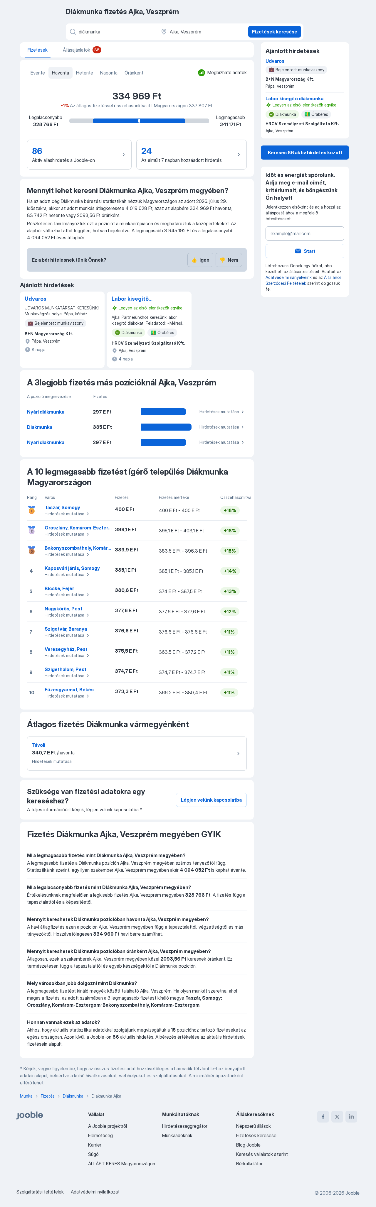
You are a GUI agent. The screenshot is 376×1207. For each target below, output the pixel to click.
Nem (228, 260)
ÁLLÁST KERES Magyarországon (121, 1164)
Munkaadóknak (177, 1135)
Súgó (93, 1154)
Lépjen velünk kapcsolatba (211, 800)
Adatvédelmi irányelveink (289, 277)
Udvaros (35, 299)
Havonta (60, 73)
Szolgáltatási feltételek (40, 1192)
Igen (200, 260)
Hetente (84, 73)
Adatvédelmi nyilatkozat (95, 1192)
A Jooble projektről (107, 1126)
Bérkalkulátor (249, 1164)
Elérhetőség (100, 1135)
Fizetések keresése (274, 32)
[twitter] (337, 1117)
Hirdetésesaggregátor (184, 1126)
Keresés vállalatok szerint (262, 1154)
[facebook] (323, 1117)
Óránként (134, 73)
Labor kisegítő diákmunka (130, 299)
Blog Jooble (248, 1145)
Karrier (94, 1145)
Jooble (352, 1193)
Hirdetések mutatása (219, 411)
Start (309, 251)
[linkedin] (351, 1117)
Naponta (109, 73)
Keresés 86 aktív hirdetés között (305, 152)
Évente (38, 73)
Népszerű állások (253, 1126)
